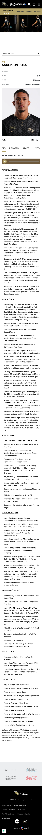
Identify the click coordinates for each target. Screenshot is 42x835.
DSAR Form (21, 810)
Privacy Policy (6, 805)
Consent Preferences (19, 805)
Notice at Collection (23, 814)
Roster (29, 12)
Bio (4, 148)
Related (14, 148)
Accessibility (6, 818)
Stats (26, 148)
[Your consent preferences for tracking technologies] (4, 831)
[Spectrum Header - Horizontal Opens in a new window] (20, 4)
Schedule (20, 12)
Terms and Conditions (8, 810)
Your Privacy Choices (8, 814)
